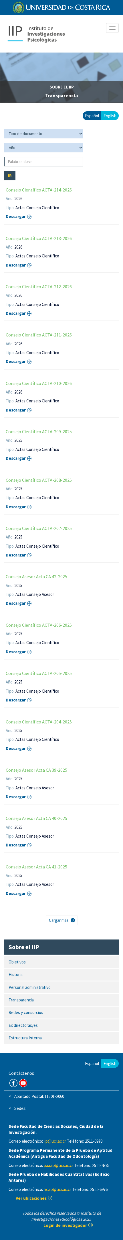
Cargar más (59, 920)
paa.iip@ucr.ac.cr (58, 1165)
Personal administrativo (30, 987)
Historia (16, 974)
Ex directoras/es (23, 1025)
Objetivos (17, 962)
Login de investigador (65, 1225)
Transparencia (21, 1000)
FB (13, 1083)
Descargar (16, 216)
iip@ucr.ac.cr (55, 1141)
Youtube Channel (23, 1083)
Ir (10, 175)
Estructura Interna (25, 1038)
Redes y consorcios (26, 1012)
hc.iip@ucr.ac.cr (57, 1189)
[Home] (36, 34)
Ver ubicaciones (31, 1198)
